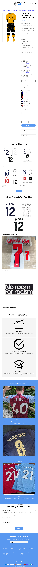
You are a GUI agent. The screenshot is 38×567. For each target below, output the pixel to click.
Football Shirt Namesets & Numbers (12, 10)
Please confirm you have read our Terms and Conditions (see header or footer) (28, 115)
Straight (27, 109)
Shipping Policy (13, 552)
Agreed (24, 117)
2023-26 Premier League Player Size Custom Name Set (10, 164)
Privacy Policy (21, 553)
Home (3, 10)
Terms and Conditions (21, 551)
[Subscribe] (27, 542)
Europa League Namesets (5, 556)
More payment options (28, 127)
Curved (24, 109)
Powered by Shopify (22, 566)
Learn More (27, 63)
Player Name (23, 78)
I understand (25, 87)
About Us (12, 548)
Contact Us (21, 554)
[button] (3, 3)
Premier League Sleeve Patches (5, 551)
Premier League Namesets (5, 549)
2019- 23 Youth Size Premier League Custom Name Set (27, 186)
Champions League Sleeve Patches (5, 554)
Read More (19, 528)
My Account (13, 549)
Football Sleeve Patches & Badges (9, 307)
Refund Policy (13, 550)
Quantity (22, 119)
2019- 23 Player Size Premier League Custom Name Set (10, 186)
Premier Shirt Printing (17, 566)
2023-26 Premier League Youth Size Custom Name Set (27, 164)
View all (19, 190)
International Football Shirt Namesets (10, 270)
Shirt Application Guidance (22, 549)
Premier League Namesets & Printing (27, 10)
